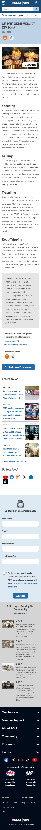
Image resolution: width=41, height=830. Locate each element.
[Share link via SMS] (11, 37)
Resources (8, 744)
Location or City (9, 556)
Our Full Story (20, 613)
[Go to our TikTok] (27, 760)
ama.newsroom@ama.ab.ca (15, 344)
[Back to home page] (20, 3)
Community (9, 736)
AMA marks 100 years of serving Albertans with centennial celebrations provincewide (13, 413)
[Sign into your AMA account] (36, 2)
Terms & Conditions (10, 802)
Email (5, 531)
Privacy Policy (27, 797)
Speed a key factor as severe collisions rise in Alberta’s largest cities (13, 394)
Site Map (5, 797)
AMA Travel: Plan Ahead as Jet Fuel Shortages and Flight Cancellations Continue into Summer (13, 433)
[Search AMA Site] (36, 9)
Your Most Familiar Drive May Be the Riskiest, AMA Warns (12, 452)
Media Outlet (8, 543)
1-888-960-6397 (11, 341)
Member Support (13, 720)
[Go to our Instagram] (20, 760)
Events (6, 752)
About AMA (9, 728)
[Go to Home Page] (20, 820)
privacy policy (20, 583)
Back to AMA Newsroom (18, 367)
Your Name (7, 518)
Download (29, 65)
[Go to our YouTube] (34, 760)
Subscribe (20, 596)
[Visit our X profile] (13, 760)
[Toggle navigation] (4, 2)
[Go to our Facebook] (6, 760)
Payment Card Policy (30, 802)
